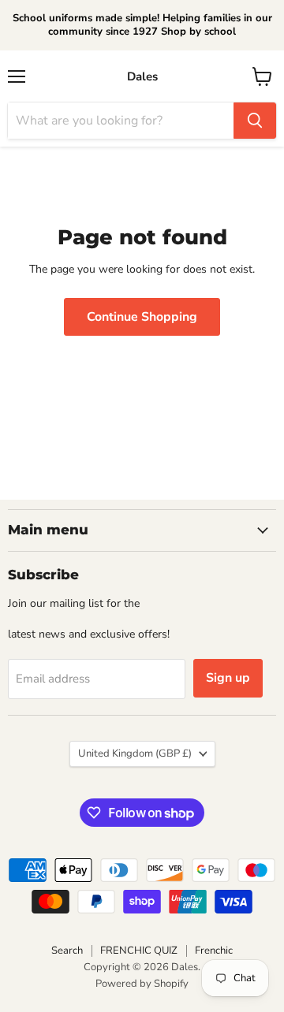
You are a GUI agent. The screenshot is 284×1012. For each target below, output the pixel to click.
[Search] (255, 120)
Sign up (228, 677)
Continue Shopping (142, 317)
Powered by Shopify (142, 984)
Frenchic (214, 950)
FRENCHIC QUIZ (139, 950)
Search (67, 950)
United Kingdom (135, 753)
